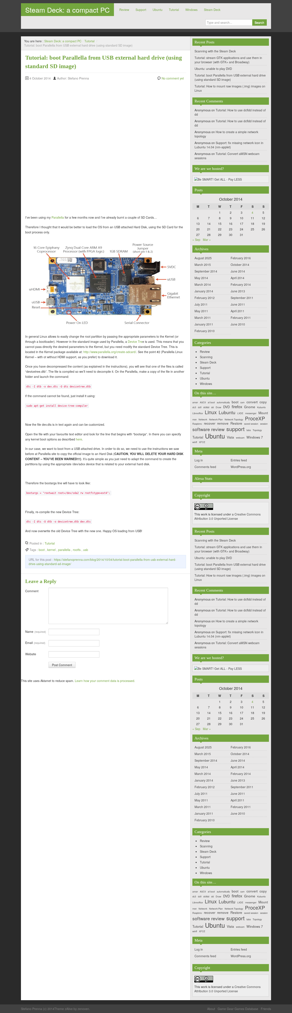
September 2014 (206, 271)
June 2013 (238, 291)
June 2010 (238, 324)
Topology (257, 430)
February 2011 (241, 317)
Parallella (58, 217)
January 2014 (204, 291)
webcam (240, 437)
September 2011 (242, 298)
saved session (251, 424)
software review (208, 429)
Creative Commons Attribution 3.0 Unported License (227, 516)
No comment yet (173, 78)
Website (30, 654)
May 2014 (201, 278)
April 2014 (237, 278)
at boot (211, 402)
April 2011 (237, 311)
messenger (251, 413)
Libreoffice (197, 413)
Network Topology (234, 419)
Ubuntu (157, 9)
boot (42, 550)
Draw (218, 407)
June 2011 (238, 304)
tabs (248, 430)
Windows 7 (254, 437)
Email (35, 642)
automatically (223, 402)
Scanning (206, 357)
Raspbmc (197, 424)
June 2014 (238, 271)
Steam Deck (212, 9)
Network (203, 419)
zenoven (83, 1009)
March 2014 (203, 284)
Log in (199, 460)
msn (194, 419)
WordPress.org (241, 467)
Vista (230, 437)
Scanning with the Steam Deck (215, 51)
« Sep (196, 239)
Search (259, 22)
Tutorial (174, 9)
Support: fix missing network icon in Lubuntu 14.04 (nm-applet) (229, 145)
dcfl (199, 407)
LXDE (240, 413)
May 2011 (201, 311)
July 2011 (201, 304)
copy (263, 402)
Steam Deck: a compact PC (67, 10)
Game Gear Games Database (238, 1009)
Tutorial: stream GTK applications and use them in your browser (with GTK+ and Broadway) (228, 60)
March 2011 (203, 317)
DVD (226, 407)
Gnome (249, 407)
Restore (236, 423)
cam (242, 402)
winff (194, 442)
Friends (266, 1009)
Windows (191, 9)
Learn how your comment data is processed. (105, 681)
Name (35, 631)
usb (85, 550)
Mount (263, 413)
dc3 (194, 407)
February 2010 (205, 331)
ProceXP (255, 418)
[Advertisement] (42, 146)
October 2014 (240, 264)
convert (252, 402)
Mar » (207, 239)
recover (209, 423)
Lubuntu (227, 412)
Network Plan (216, 419)
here (79, 439)
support (235, 429)
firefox (237, 406)
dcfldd (206, 407)
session (264, 424)
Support (141, 9)
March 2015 (203, 264)
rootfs (77, 550)
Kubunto (261, 407)
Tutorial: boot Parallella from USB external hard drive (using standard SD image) (230, 77)
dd (212, 407)
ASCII (203, 402)
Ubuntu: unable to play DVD (213, 68)
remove (223, 423)
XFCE (202, 442)
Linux (211, 412)
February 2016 (241, 258)
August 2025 (203, 258)
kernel (51, 550)
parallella (64, 550)
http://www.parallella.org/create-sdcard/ (109, 352)
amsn (195, 402)
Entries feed (239, 460)
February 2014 (241, 284)
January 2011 (204, 324)
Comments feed (205, 467)
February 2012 (205, 298)
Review (124, 9)
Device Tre (135, 341)
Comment (31, 591)
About (211, 1009)
